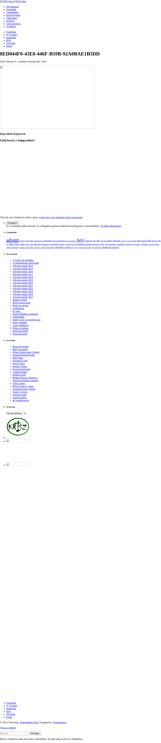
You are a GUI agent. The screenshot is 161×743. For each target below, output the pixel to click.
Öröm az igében (20, 328)
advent (12, 239)
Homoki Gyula (20, 360)
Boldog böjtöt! (20, 300)
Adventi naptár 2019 (23, 280)
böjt (80, 240)
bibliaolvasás (38, 241)
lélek (102, 244)
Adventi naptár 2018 (23, 277)
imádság (17, 244)
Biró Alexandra (20, 349)
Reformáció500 (20, 331)
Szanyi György (20, 392)
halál (138, 241)
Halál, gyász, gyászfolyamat (26, 319)
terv (72, 247)
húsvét (154, 241)
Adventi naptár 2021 (23, 285)
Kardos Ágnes (20, 366)
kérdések (61, 244)
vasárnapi (115, 247)
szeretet (59, 247)
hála (134, 241)
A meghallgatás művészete (26, 263)
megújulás (120, 244)
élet (98, 240)
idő (159, 241)
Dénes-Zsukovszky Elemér (26, 352)
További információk (110, 226)
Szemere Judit (19, 394)
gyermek (129, 241)
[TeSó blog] (13, 1)
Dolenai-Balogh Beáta (24, 355)
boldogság (88, 241)
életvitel (103, 241)
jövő (31, 244)
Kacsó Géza (19, 363)
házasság (144, 241)
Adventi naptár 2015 (23, 268)
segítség (43, 247)
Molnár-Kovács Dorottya (25, 377)
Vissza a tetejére (8, 727)
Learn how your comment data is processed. (61, 217)
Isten (22, 244)
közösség (88, 244)
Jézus (27, 244)
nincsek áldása (154, 244)
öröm (8, 247)
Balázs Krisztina (21, 346)
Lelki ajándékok (21, 325)
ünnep (89, 247)
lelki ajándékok (110, 244)
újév (76, 247)
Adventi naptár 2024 (23, 294)
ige (7, 244)
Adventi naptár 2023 (23, 291)
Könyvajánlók (20, 322)
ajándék (22, 241)
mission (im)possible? (133, 244)
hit (149, 240)
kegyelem (54, 244)
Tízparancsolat (20, 334)
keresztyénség (70, 244)
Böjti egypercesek (21, 302)
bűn (94, 241)
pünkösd (22, 247)
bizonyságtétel (58, 241)
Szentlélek (50, 247)
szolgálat (67, 247)
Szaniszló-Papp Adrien (24, 389)
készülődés (80, 244)
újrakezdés (82, 247)
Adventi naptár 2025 (23, 297)
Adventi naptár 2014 (23, 266)
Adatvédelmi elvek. (29, 722)
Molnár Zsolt (19, 375)
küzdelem (96, 244)
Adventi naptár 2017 (23, 274)
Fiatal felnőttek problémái (25, 314)
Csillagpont (18, 308)
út (92, 248)
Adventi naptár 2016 (23, 271)
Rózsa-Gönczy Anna (23, 386)
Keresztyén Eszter (22, 369)
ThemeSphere (60, 722)
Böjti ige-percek (20, 305)
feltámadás (117, 241)
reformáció (30, 247)
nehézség (144, 244)
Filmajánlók (18, 317)
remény (37, 247)
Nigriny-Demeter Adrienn (25, 380)
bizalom (48, 240)
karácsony (46, 244)
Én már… (17, 311)
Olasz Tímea (19, 383)
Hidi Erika (18, 358)
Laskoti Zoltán (20, 372)
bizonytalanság (71, 241)
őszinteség (14, 247)
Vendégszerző (22, 400)
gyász (123, 241)
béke (31, 241)
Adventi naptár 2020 (23, 283)
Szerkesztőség (20, 397)
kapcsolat (38, 244)
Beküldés (35, 733)
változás (97, 247)
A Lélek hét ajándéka (23, 260)
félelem (109, 241)
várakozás (106, 247)
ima (11, 244)
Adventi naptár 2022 (23, 288)
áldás (27, 241)
